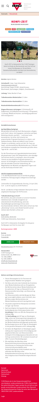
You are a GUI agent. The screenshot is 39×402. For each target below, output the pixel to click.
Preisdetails (5, 237)
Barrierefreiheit (6, 372)
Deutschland (26, 32)
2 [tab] (19, 61)
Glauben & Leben (14, 32)
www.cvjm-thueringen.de (9, 263)
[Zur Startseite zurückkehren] (17, 4)
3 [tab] (21, 61)
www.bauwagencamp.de (9, 85)
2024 (13, 29)
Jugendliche (21, 29)
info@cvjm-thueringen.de (9, 261)
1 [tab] (17, 61)
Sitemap (3, 376)
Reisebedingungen (7, 247)
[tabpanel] (19, 50)
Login (3, 396)
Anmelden (10, 242)
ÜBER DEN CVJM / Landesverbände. (12, 391)
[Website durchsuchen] (7, 6)
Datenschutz (5, 374)
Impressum (4, 370)
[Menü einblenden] (2, 6)
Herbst (8, 29)
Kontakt (3, 368)
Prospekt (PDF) (28, 242)
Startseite (4, 14)
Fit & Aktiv (30, 29)
